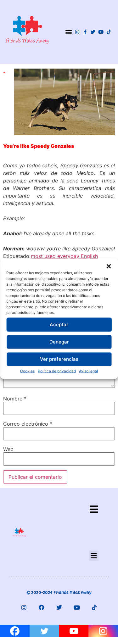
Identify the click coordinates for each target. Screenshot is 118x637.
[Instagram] (77, 32)
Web (8, 449)
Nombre (14, 398)
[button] (108, 266)
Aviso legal (88, 370)
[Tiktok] (108, 32)
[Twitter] (93, 32)
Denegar (59, 342)
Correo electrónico (27, 423)
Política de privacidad (57, 370)
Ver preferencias (59, 359)
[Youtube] (100, 32)
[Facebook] (41, 607)
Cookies (27, 370)
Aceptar (59, 324)
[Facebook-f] (85, 32)
